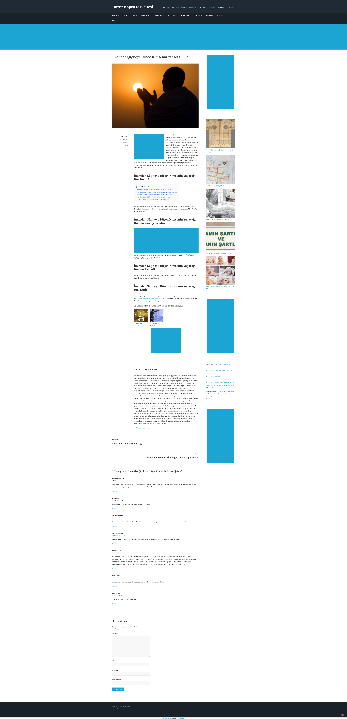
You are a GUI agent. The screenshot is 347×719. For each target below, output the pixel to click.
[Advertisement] (173, 37)
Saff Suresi (218, 376)
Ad (113, 661)
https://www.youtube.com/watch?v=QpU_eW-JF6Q (151, 298)
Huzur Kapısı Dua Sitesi (132, 7)
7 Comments (124, 142)
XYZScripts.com (180, 718)
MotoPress (119, 708)
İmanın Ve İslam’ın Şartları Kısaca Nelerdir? (219, 253)
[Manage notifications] (342, 715)
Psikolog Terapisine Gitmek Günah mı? (218, 219)
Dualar (126, 145)
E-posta (115, 670)
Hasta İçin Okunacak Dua (222, 364)
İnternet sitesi (117, 679)
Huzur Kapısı (124, 136)
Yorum (115, 634)
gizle (148, 187)
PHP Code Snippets (167, 718)
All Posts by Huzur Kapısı (142, 428)
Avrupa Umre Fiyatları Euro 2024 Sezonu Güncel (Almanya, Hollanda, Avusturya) (220, 393)
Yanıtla (114, 491)
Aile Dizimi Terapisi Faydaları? (215, 186)
